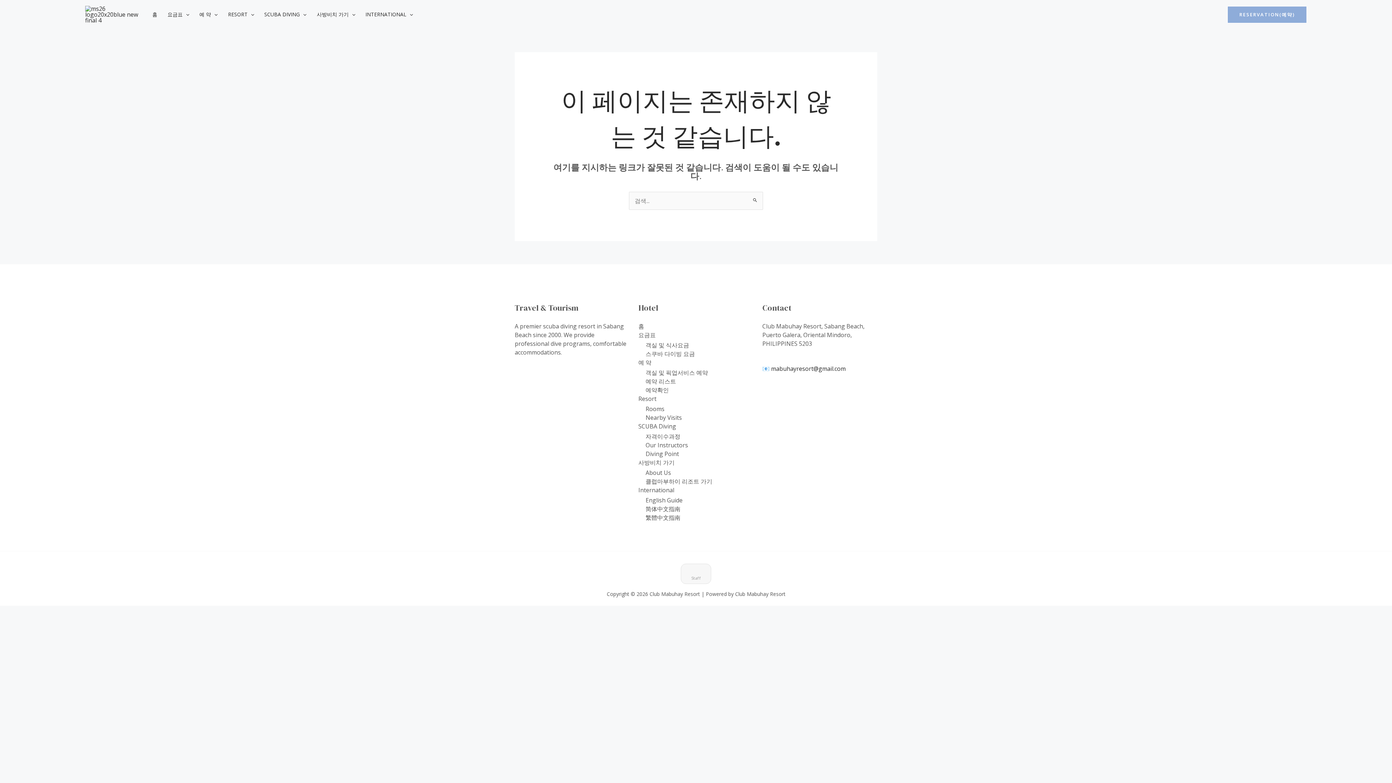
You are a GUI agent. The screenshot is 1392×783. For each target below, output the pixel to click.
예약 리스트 (661, 381)
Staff (696, 578)
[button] (186, 14)
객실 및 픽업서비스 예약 (677, 373)
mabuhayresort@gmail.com (808, 369)
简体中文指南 (663, 509)
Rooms (655, 409)
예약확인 (657, 390)
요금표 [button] (175, 14)
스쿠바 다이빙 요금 (670, 354)
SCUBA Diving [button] (282, 14)
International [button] (385, 14)
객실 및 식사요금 (667, 345)
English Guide (664, 500)
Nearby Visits (664, 418)
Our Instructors (667, 445)
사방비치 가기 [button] (333, 14)
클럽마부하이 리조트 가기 (679, 481)
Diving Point (662, 454)
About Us (658, 473)
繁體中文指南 (663, 518)
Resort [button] (238, 14)
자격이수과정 (663, 436)
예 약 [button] (205, 14)
